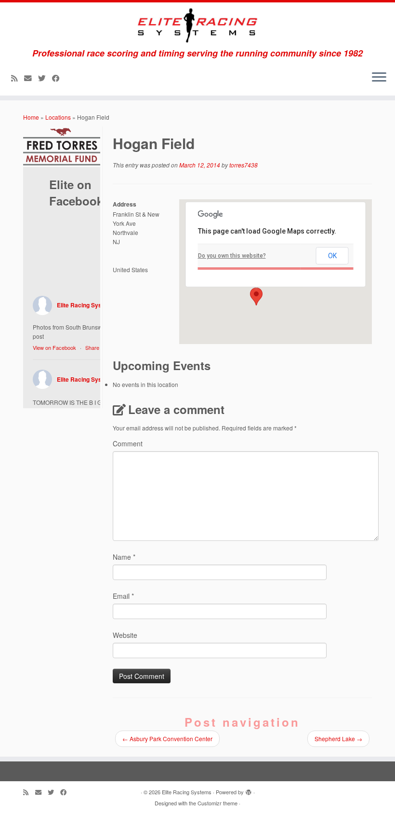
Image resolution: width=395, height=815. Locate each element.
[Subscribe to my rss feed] (17, 77)
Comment (128, 443)
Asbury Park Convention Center (167, 738)
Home (31, 117)
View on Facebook (54, 347)
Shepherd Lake (338, 738)
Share (92, 347)
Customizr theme (217, 803)
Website (125, 635)
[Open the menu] (379, 78)
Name (124, 557)
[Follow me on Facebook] (59, 77)
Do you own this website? (232, 255)
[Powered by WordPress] (248, 790)
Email (123, 596)
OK (332, 256)
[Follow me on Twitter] (45, 77)
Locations (58, 117)
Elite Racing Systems (86, 305)
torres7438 (243, 165)
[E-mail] (31, 77)
